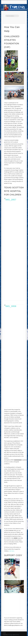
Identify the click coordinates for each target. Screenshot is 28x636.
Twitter (12, 19)
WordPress (17, 634)
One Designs (10, 634)
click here (11, 551)
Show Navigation (22, 12)
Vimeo (15, 19)
